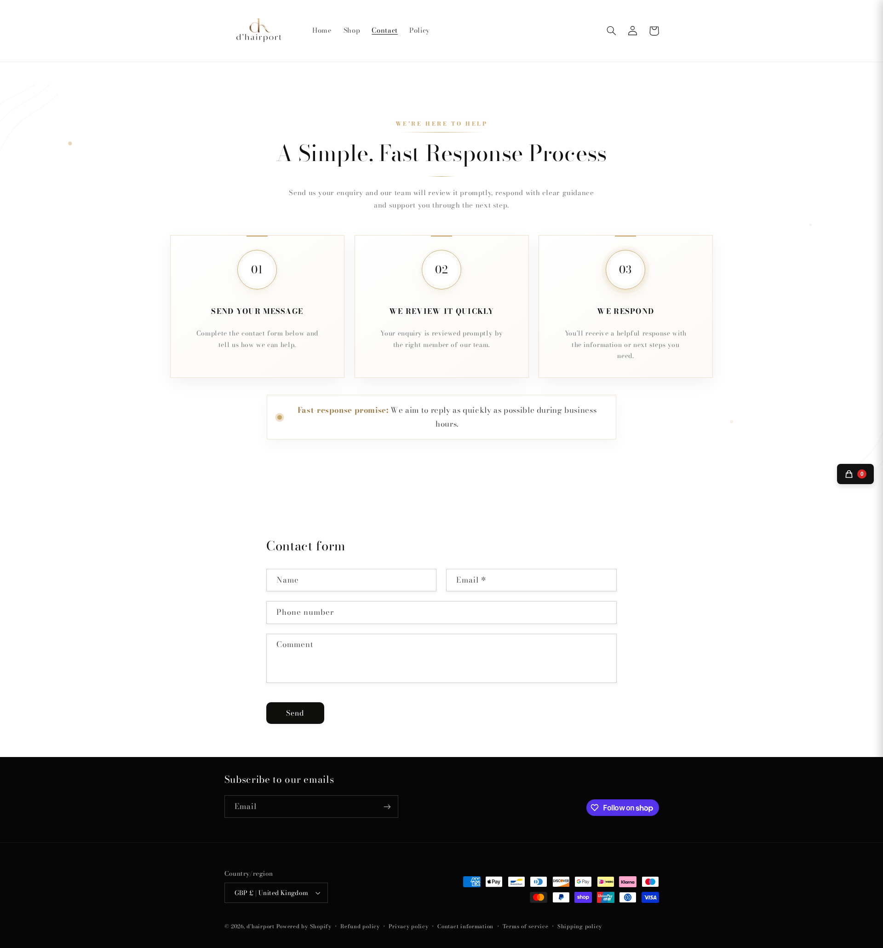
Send (295, 712)
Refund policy (360, 926)
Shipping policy (579, 926)
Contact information (465, 926)
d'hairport (260, 926)
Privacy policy (408, 926)
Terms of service (526, 926)
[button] (611, 30)
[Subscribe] (386, 806)
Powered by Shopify (304, 926)
